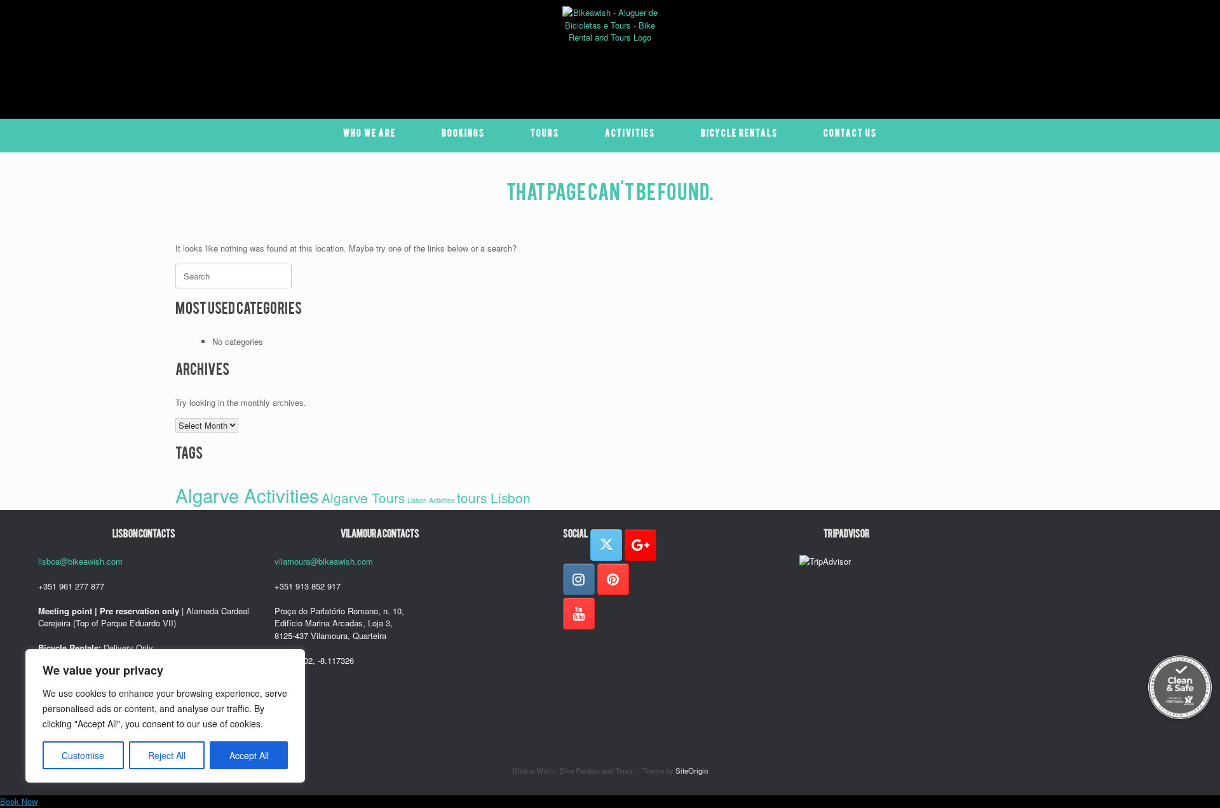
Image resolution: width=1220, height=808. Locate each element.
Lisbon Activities (430, 500)
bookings (463, 135)
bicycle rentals (739, 135)
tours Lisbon (494, 497)
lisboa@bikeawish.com (80, 561)
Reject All (167, 755)
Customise (83, 755)
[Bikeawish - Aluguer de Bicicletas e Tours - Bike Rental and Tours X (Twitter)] (606, 545)
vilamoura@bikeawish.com (323, 561)
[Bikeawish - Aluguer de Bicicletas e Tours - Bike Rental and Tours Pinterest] (613, 579)
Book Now (18, 801)
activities (630, 135)
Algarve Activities (247, 494)
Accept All (249, 755)
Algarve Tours (363, 497)
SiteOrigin (691, 770)
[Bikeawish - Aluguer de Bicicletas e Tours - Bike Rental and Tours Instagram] (579, 579)
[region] (165, 716)
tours (545, 135)
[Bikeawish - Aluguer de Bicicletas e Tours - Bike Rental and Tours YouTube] (579, 614)
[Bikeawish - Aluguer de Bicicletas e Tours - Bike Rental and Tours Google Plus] (640, 545)
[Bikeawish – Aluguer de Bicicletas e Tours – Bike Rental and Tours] (610, 54)
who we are (369, 135)
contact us (850, 135)
